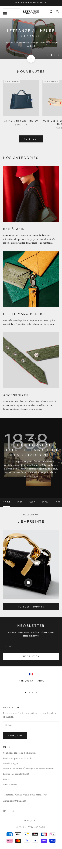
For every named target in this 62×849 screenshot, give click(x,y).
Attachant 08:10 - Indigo (21, 121)
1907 (58, 502)
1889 (45, 502)
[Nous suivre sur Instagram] (4, 811)
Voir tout (31, 139)
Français (29, 820)
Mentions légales (11, 763)
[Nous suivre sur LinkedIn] (13, 811)
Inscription (31, 656)
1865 (32, 502)
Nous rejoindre (10, 785)
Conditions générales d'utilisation (19, 753)
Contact (6, 779)
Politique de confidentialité (16, 774)
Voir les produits (31, 606)
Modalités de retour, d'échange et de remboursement (28, 769)
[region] (31, 38)
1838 (6, 502)
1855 (20, 502)
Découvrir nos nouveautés (30, 3)
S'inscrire (15, 735)
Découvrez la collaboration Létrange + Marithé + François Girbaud (31, 44)
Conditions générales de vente (17, 758)
